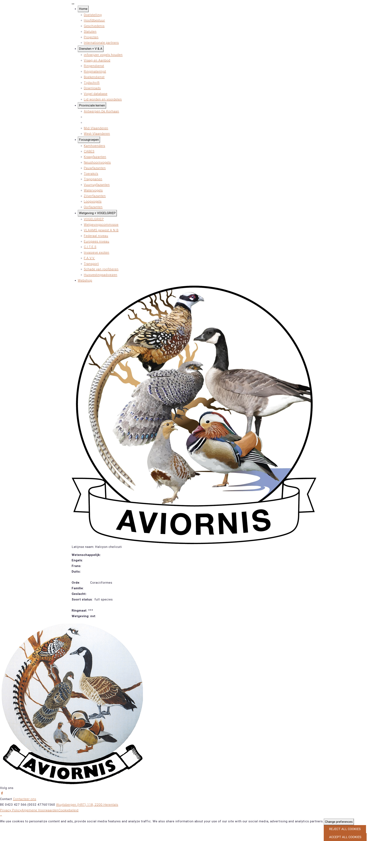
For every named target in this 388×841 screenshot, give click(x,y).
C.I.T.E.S (90, 247)
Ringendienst (94, 66)
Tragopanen (93, 179)
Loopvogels (93, 201)
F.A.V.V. (89, 258)
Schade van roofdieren (101, 269)
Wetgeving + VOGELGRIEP (97, 213)
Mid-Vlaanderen (96, 128)
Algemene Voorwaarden (40, 810)
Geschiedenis (94, 26)
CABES (89, 151)
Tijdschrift (92, 82)
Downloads (92, 88)
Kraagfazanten (95, 157)
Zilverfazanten (95, 196)
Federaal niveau (96, 236)
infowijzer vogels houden (103, 55)
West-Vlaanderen (97, 133)
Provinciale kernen (92, 105)
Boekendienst (94, 77)
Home (83, 9)
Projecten (91, 37)
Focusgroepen (89, 139)
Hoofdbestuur (94, 20)
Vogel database (95, 94)
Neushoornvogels (97, 162)
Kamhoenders (94, 146)
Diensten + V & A (90, 48)
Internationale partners (101, 42)
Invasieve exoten (96, 252)
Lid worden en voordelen (103, 99)
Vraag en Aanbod (97, 60)
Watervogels (93, 190)
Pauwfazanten (95, 168)
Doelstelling (93, 15)
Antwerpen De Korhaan (101, 111)
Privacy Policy (11, 810)
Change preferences (339, 822)
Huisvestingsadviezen (100, 275)
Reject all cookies (345, 829)
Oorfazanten (93, 207)
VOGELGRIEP (94, 219)
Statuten (90, 31)
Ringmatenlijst (95, 71)
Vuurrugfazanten (97, 185)
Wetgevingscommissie (101, 224)
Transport (91, 264)
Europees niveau (96, 241)
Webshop (85, 280)
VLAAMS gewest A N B (101, 230)
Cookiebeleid (69, 810)
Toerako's (91, 173)
